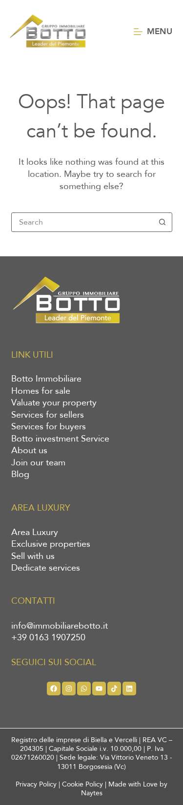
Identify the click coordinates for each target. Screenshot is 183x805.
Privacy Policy (36, 784)
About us (29, 451)
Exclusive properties (50, 544)
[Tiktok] (114, 688)
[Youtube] (99, 688)
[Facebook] (54, 688)
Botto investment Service (60, 439)
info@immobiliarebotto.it (59, 626)
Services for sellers (47, 415)
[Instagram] (69, 688)
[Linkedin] (129, 688)
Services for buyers (48, 427)
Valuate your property (54, 403)
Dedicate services (45, 568)
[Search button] (162, 222)
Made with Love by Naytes (124, 789)
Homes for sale (40, 391)
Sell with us (33, 556)
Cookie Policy (82, 784)
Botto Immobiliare (46, 379)
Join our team (38, 463)
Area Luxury (34, 533)
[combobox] (82, 222)
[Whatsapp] (84, 688)
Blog (20, 475)
